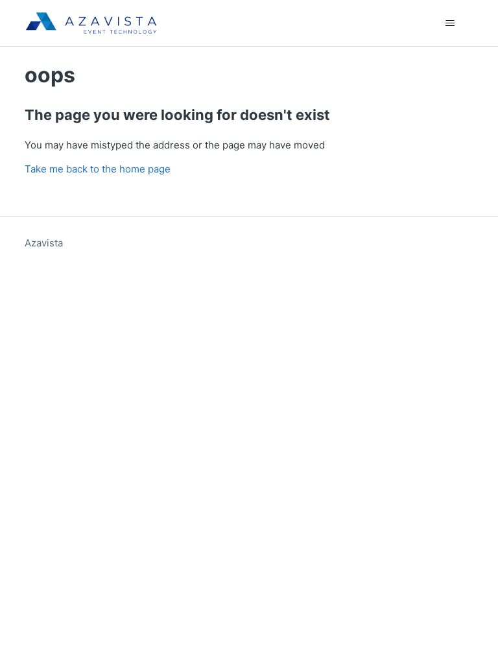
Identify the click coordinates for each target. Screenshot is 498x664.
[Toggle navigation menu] (450, 23)
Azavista (44, 243)
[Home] (91, 23)
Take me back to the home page (98, 169)
